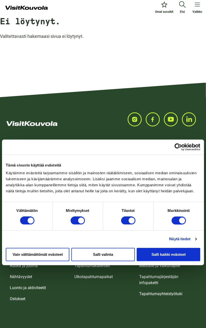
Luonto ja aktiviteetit (28, 287)
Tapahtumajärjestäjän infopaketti (158, 279)
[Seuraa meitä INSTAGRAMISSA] (137, 119)
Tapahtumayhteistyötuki (160, 293)
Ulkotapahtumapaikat (93, 276)
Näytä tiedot (179, 239)
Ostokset (17, 298)
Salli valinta (103, 254)
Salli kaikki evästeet (168, 254)
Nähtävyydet (21, 276)
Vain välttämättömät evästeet (38, 254)
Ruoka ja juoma (24, 265)
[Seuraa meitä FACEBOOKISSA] (155, 119)
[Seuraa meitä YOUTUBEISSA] (173, 119)
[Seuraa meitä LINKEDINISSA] (191, 119)
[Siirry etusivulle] (26, 8)
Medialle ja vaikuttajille (159, 265)
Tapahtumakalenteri (92, 265)
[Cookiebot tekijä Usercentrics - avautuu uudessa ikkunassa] (178, 147)
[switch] (78, 220)
